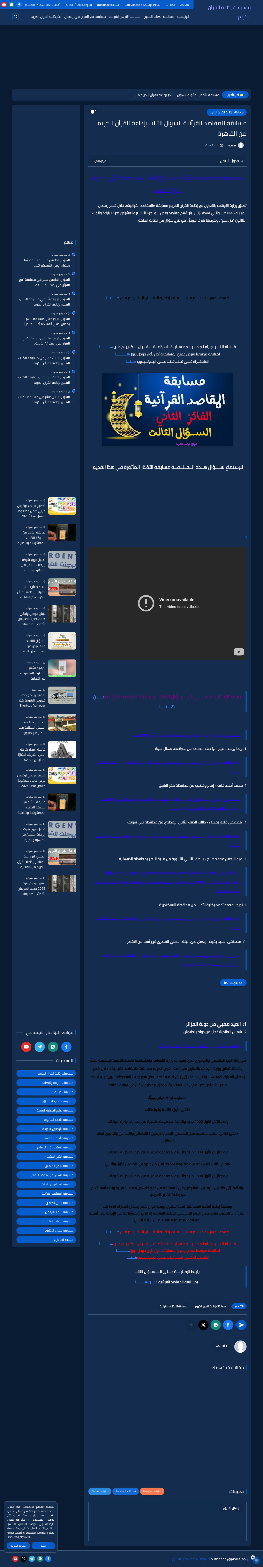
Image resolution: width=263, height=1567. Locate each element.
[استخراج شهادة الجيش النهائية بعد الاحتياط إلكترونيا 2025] (62, 722)
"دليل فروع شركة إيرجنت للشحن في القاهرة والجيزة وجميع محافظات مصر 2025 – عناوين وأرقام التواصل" (30, 565)
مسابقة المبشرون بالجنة (57, 1184)
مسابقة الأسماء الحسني (57, 1138)
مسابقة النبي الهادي (59, 1203)
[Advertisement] (131, 57)
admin (232, 145)
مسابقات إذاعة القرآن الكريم (229, 12)
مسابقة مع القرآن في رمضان (85, 16)
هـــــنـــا (113, 297)
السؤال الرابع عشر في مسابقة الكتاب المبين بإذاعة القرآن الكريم (44, 301)
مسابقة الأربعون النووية (57, 1129)
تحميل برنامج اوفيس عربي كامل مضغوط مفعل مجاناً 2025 (31, 511)
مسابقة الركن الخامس (59, 1166)
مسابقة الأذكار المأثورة (58, 1120)
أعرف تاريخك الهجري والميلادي (42, 4)
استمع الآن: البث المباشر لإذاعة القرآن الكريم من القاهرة (31, 592)
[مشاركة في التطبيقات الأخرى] (191, 1325)
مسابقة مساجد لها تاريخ (58, 1221)
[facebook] (19, 4)
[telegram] (40, 1047)
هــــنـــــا (122, 354)
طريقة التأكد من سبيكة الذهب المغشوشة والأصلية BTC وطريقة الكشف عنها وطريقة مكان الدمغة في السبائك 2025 (31, 538)
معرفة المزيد (18, 1545)
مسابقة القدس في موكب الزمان (52, 1175)
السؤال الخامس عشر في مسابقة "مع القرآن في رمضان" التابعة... (44, 282)
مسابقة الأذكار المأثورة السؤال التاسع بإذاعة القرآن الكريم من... (176, 95)
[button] (228, 1325)
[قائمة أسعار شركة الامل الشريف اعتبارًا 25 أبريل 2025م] (62, 749)
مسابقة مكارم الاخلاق (59, 1230)
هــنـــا (131, 361)
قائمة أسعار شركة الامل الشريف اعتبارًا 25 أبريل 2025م (31, 755)
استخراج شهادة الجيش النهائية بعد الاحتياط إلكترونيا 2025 (32, 728)
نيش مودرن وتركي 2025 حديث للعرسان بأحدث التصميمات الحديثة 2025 (31, 619)
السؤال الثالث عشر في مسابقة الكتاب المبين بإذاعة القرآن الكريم (44, 360)
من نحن (184, 4)
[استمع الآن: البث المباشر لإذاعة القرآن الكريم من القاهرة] (62, 587)
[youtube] (4, 4)
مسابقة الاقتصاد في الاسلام (55, 1147)
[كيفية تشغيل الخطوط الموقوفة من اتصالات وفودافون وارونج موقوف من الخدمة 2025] (62, 668)
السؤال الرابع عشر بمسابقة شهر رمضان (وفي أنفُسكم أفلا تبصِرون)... (46, 321)
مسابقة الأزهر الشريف (125, 16)
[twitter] (24, 1559)
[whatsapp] (11, 4)
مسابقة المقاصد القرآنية (173, 1306)
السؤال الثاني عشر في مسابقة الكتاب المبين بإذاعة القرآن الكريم (44, 399)
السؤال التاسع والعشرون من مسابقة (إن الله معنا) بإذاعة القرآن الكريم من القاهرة (31, 646)
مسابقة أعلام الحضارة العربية (55, 1110)
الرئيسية (183, 16)
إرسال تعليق (231, 1508)
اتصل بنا (170, 4)
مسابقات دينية (63, 1092)
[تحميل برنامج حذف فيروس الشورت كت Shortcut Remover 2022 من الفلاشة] (62, 695)
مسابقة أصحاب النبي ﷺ (58, 1101)
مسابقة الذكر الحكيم (60, 1157)
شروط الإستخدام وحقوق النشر (142, 4)
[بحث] (15, 17)
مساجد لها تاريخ (63, 1240)
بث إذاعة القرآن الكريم (79, 4)
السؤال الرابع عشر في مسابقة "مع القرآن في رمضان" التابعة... (46, 341)
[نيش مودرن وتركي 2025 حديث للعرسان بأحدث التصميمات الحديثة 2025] (62, 614)
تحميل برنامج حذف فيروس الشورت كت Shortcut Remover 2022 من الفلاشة (32, 701)
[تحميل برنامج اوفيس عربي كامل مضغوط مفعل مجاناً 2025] (62, 506)
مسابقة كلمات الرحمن (59, 1212)
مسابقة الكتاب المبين (159, 16)
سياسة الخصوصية (108, 4)
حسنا (43, 1545)
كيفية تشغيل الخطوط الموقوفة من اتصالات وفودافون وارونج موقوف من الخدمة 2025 (32, 673)
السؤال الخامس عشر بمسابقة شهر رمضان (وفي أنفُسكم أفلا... (46, 263)
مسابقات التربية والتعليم (57, 1083)
